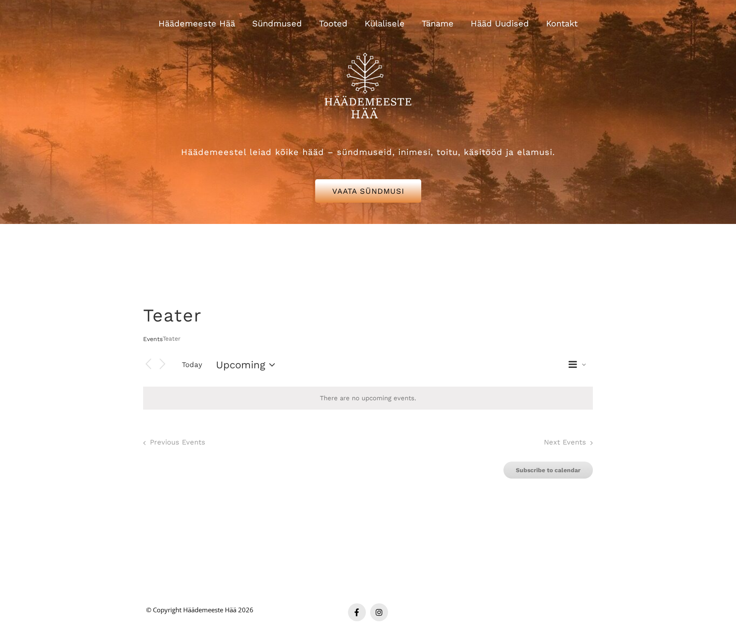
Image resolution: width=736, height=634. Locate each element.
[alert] (368, 398)
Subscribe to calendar (548, 470)
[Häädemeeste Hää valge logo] (368, 42)
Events (153, 339)
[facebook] (357, 612)
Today (192, 364)
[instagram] (379, 612)
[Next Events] (163, 365)
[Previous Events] (148, 365)
